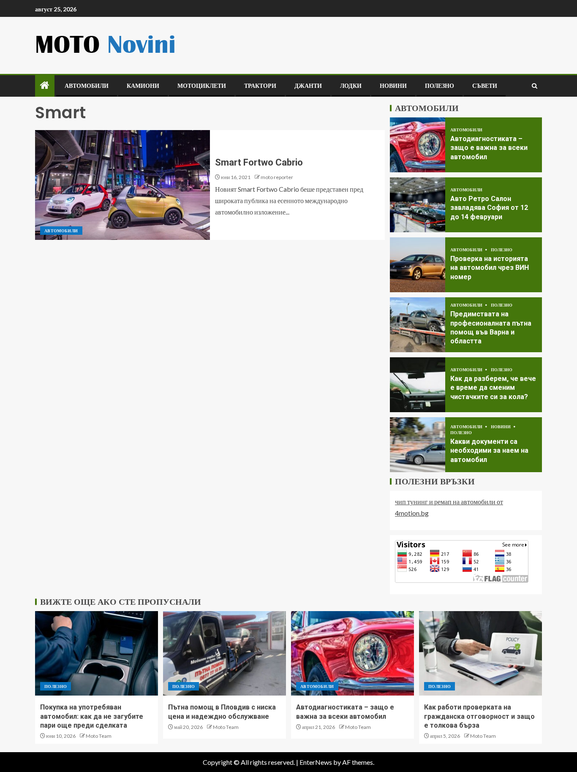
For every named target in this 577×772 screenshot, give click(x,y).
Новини (393, 86)
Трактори (260, 86)
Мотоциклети (201, 86)
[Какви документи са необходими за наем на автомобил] (417, 444)
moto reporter (277, 177)
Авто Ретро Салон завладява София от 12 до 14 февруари (489, 208)
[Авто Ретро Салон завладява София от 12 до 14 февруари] (417, 204)
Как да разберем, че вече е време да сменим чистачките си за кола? (493, 388)
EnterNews (315, 762)
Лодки (351, 86)
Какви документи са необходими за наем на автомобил (489, 451)
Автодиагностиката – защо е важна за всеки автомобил (489, 148)
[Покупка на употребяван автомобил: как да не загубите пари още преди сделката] (96, 653)
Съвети (484, 86)
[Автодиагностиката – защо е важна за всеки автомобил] (417, 144)
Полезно (439, 86)
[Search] (534, 86)
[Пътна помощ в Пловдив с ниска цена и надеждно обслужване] (224, 653)
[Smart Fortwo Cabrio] (122, 185)
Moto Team (99, 736)
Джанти (308, 86)
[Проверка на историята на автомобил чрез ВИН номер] (417, 264)
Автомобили (87, 86)
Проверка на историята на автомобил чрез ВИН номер (489, 268)
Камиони (143, 86)
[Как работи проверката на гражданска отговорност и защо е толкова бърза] (480, 653)
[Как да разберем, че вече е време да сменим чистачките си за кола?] (417, 384)
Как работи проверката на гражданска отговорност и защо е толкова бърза (479, 716)
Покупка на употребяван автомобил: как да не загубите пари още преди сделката (91, 716)
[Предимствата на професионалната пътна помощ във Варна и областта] (417, 324)
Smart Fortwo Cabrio (259, 162)
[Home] (44, 85)
